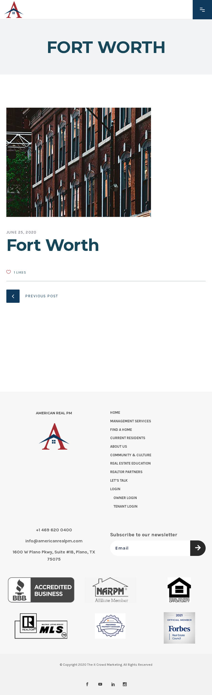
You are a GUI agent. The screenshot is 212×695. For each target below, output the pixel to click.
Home (115, 412)
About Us (118, 446)
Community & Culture (130, 455)
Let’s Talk (119, 480)
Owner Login (125, 498)
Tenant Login (125, 506)
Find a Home (121, 430)
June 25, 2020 (21, 232)
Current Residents (127, 438)
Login (115, 489)
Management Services (130, 421)
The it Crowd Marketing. (105, 665)
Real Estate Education (130, 463)
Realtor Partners (126, 472)
